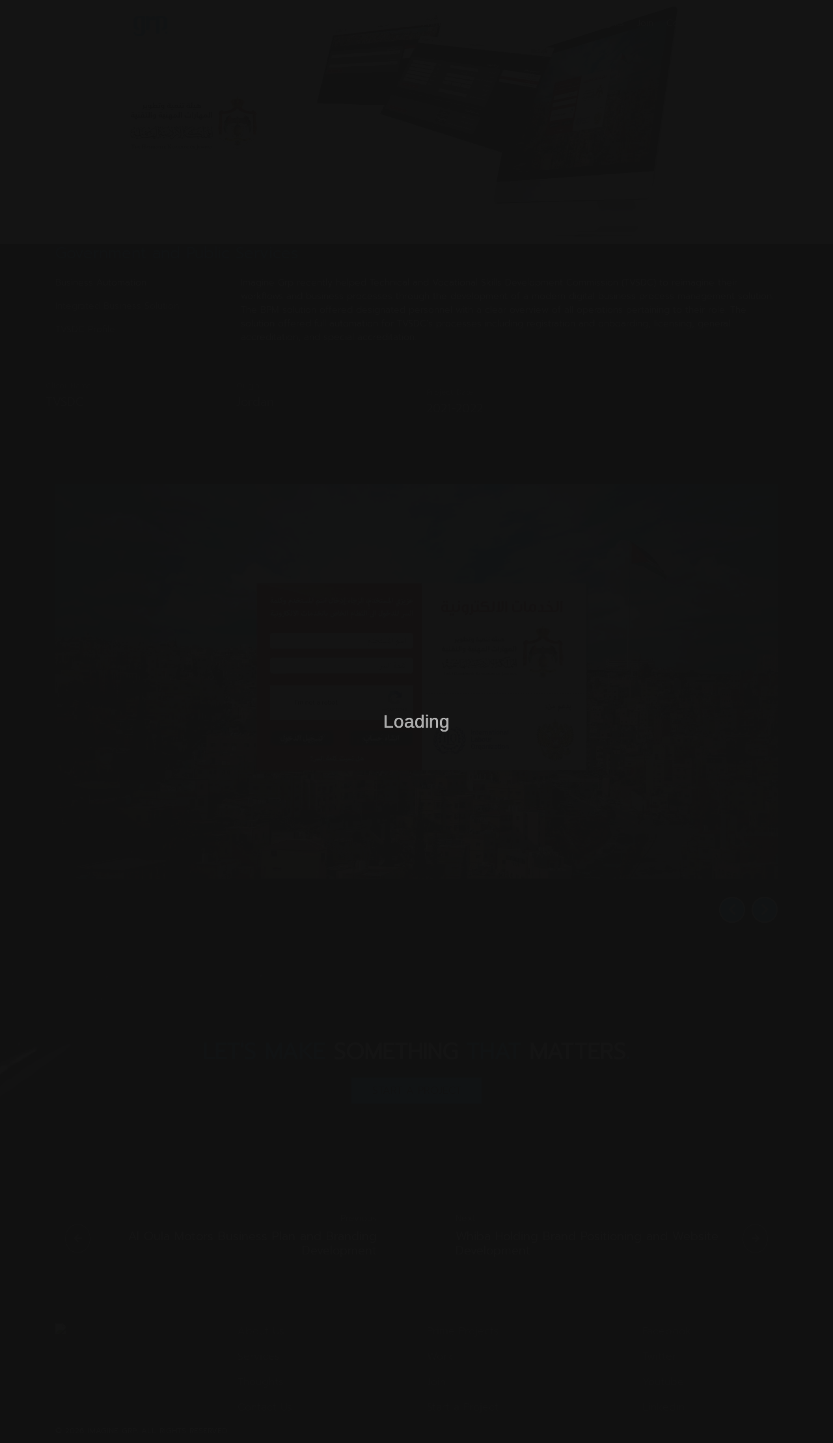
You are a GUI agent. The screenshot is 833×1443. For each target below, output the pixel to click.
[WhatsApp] (800, 1410)
